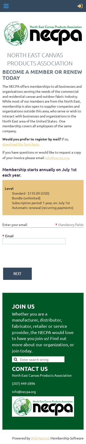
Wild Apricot (40, 438)
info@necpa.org (57, 158)
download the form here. (21, 144)
